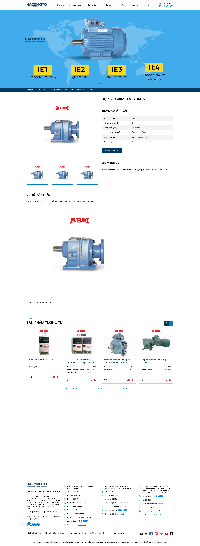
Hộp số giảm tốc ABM (47, 302)
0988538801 (153, 507)
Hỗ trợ (108, 5)
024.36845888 (112, 492)
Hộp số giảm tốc (55, 90)
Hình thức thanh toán (117, 533)
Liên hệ (135, 5)
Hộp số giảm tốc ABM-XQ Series (154, 361)
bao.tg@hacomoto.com (81, 503)
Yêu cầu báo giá (112, 150)
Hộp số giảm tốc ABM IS (84, 90)
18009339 (168, 6)
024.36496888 (113, 495)
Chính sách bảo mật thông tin (55, 533)
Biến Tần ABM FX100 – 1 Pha (41, 360)
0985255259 (116, 499)
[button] (100, 83)
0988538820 (77, 506)
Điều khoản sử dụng (34, 533)
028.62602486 (75, 495)
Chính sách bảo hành (98, 533)
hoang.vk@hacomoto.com (82, 517)
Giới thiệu (77, 5)
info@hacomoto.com (155, 504)
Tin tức (120, 5)
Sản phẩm (92, 5)
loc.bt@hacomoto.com (80, 510)
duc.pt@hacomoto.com (156, 511)
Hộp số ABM (68, 90)
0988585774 (77, 499)
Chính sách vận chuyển (78, 533)
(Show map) (81, 525)
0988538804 (80, 513)
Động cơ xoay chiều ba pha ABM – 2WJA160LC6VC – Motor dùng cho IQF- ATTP (117, 361)
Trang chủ (61, 5)
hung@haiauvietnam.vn (118, 506)
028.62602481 (74, 492)
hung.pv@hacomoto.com (119, 503)
